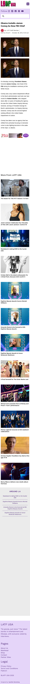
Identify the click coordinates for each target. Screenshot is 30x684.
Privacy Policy (6, 666)
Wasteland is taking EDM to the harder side (14, 250)
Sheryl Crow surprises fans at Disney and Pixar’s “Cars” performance (15, 404)
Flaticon (4, 671)
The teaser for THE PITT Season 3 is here (14, 198)
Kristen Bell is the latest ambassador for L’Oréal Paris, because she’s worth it (14, 276)
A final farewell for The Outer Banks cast (14, 379)
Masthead (4, 650)
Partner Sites (6, 657)
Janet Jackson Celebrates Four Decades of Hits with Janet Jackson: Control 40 (14, 223)
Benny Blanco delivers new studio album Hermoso (14, 482)
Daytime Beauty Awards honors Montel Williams (14, 302)
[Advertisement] (15, 155)
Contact (4, 655)
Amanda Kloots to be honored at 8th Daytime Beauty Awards (13, 328)
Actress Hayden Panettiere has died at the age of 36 (15, 456)
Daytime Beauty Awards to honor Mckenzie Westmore (12, 354)
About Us (4, 648)
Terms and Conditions (9, 668)
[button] (28, 4)
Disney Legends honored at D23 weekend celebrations (15, 430)
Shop (3, 653)
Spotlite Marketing (14, 682)
